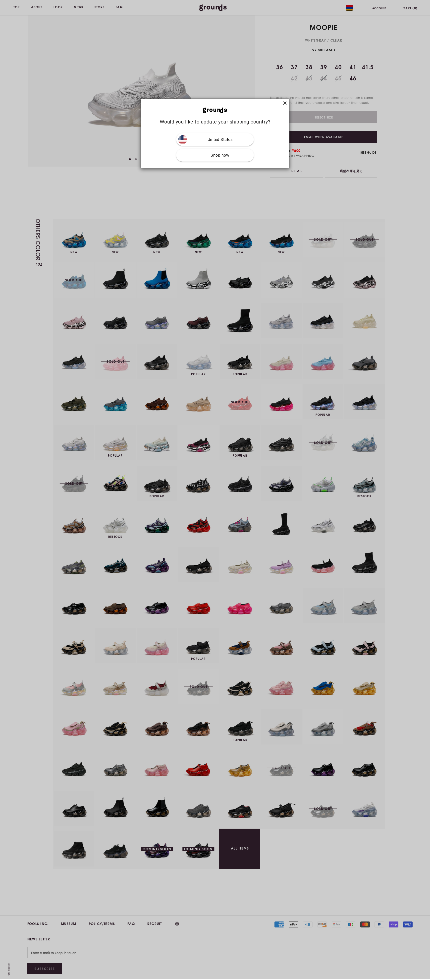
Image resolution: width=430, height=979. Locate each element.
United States (220, 139)
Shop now (220, 155)
